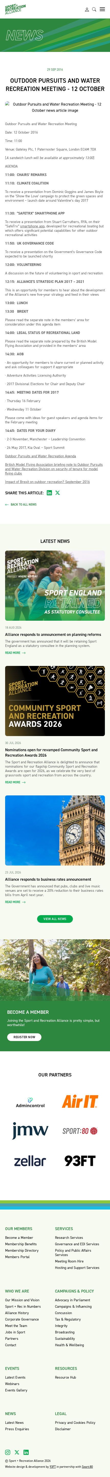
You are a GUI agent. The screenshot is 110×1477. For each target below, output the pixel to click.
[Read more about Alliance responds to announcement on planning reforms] (55, 586)
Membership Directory (22, 1250)
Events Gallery (16, 1390)
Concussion (63, 1313)
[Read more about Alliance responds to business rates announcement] (55, 830)
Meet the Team (16, 1325)
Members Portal (17, 1257)
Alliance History (17, 1313)
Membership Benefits (21, 1244)
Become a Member (19, 1237)
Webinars (12, 1383)
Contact (10, 1345)
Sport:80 (87, 1467)
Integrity (61, 1325)
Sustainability (65, 1338)
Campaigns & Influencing (73, 1306)
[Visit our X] (16, 1452)
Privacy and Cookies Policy (75, 1422)
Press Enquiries (17, 1429)
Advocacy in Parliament (72, 1300)
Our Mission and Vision (22, 1300)
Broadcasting (64, 1332)
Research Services (69, 1237)
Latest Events (15, 1377)
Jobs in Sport (15, 1332)
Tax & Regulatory (68, 1319)
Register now (24, 1037)
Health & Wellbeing (69, 1345)
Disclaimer (63, 1429)
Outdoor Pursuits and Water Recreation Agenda (40, 456)
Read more (13, 653)
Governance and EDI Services (77, 1244)
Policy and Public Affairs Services (73, 1252)
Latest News (14, 1422)
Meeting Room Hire (69, 1261)
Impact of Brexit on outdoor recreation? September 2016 (47, 481)
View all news (55, 919)
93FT (53, 1467)
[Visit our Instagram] (7, 1452)
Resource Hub (65, 1377)
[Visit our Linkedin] (26, 1452)
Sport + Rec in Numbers (23, 1306)
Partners (11, 1338)
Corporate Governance (22, 1319)
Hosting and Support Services (77, 1267)
